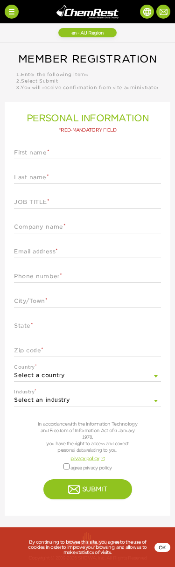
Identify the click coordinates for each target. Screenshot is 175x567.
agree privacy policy (91, 467)
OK (162, 547)
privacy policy (84, 458)
